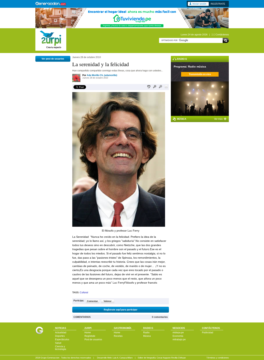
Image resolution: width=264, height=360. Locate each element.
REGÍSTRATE (218, 4)
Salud (58, 343)
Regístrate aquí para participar (120, 309)
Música (147, 336)
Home (87, 332)
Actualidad (60, 332)
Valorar (108, 301)
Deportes (60, 336)
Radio (146, 332)
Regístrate (89, 336)
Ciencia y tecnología (60, 348)
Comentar (92, 301)
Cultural (84, 292)
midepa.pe (178, 332)
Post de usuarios (93, 339)
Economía (178, 336)
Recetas (118, 336)
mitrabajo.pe (179, 339)
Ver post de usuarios (53, 58)
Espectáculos (62, 339)
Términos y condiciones (217, 358)
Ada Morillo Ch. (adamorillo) (102, 75)
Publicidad (207, 332)
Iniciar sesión (199, 4)
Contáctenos (222, 34)
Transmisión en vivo (200, 74)
